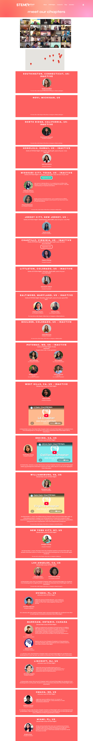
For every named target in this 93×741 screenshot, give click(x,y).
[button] (83, 4)
